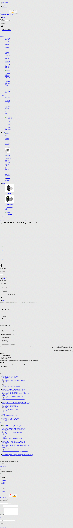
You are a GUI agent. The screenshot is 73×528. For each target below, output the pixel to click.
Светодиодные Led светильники (8, 220)
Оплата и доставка (4, 7)
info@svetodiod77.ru (4, 491)
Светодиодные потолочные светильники (19, 220)
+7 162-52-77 (3, 466)
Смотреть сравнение (3, 527)
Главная (1, 220)
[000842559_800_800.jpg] (4, 254)
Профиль (3, 3)
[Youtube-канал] (3, 12)
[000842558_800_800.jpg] (10, 244)
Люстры (3, 6)
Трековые (3, 1)
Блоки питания (4, 483)
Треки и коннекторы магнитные (41, 220)
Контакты (3, 8)
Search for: (1, 19)
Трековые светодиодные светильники (30, 220)
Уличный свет (4, 5)
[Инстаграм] (7, 12)
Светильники (4, 480)
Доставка (3, 300)
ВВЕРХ (1, 517)
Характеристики (4, 299)
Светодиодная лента (5, 2)
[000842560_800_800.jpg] (4, 258)
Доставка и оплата (4, 16)
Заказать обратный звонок (4, 497)
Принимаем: (2, 13)
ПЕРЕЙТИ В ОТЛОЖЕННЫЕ (6, 30)
